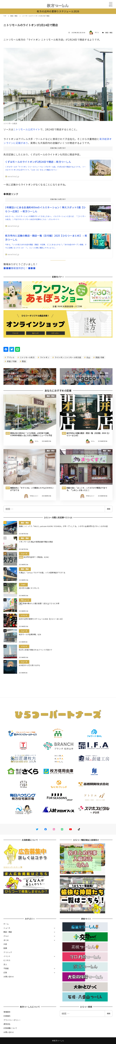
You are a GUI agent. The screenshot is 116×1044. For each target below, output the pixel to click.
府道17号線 (11, 361)
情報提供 (6, 1012)
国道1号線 (99, 357)
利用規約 (6, 1016)
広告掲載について (10, 1028)
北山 (88, 357)
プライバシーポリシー (12, 1020)
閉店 (23, 361)
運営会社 (6, 1024)
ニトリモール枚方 (27, 357)
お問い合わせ (8, 976)
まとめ (6, 940)
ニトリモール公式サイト (26, 129)
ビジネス (6, 960)
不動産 (6, 968)
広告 (5, 972)
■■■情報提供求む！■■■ (19, 268)
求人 (5, 964)
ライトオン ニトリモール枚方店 (67, 357)
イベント (6, 956)
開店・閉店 (108, 33)
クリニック (7, 952)
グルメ (6, 936)
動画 (5, 948)
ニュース (6, 928)
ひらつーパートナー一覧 (12, 867)
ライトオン (44, 357)
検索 (108, 509)
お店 (5, 944)
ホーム (6, 924)
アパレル (10, 357)
